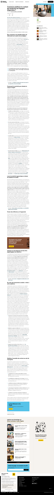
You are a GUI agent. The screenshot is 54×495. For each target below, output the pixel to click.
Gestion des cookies (16, 492)
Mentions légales (3, 492)
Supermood (21, 270)
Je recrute (44, 1)
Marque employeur (21, 480)
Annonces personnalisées (5, 486)
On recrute (33, 480)
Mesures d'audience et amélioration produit (7, 487)
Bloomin (13, 270)
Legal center (10, 492)
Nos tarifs (20, 481)
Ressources (27, 1)
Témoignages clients (22, 482)
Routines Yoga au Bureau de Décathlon (21, 173)
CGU (7, 492)
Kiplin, (9, 158)
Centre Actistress (19, 44)
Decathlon (20, 163)
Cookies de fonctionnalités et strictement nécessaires (8, 485)
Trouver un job (11, 1)
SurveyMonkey (9, 270)
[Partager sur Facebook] (9, 15)
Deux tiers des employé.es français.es (13, 17)
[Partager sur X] (11, 15)
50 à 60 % (26, 39)
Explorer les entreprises (19, 1)
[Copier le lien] (7, 15)
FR (50, 488)
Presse (33, 481)
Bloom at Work (11, 271)
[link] (16, 11)
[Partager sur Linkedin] (12, 15)
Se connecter (50, 1)
